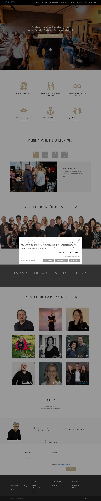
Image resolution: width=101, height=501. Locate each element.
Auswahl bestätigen (61, 260)
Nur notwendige (48, 260)
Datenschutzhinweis (25, 260)
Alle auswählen (74, 260)
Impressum (33, 260)
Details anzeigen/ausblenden (73, 256)
